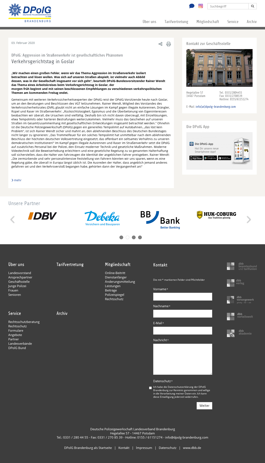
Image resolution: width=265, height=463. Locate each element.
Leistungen (112, 286)
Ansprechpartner (20, 277)
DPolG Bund (17, 348)
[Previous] (13, 219)
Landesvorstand (19, 273)
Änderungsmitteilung (120, 281)
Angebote (15, 335)
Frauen (13, 290)
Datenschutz (163, 381)
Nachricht (161, 340)
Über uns (149, 22)
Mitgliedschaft (207, 22)
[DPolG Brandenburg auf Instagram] (199, 6)
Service (232, 22)
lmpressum (144, 448)
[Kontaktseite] (190, 6)
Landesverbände (20, 343)
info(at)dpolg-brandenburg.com (216, 106)
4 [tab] (140, 237)
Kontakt (123, 448)
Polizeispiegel (114, 295)
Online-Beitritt (115, 273)
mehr (18, 180)
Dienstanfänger (116, 277)
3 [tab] (134, 237)
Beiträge (111, 290)
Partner (13, 339)
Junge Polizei (17, 286)
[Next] (248, 219)
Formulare (15, 330)
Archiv (252, 22)
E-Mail (158, 323)
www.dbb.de (192, 448)
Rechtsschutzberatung (24, 322)
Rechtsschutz (114, 299)
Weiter (204, 406)
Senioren (14, 295)
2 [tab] (127, 237)
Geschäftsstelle (19, 281)
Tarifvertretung (176, 22)
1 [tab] (121, 237)
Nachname (161, 306)
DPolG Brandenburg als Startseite (88, 448)
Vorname (160, 289)
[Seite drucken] (168, 43)
